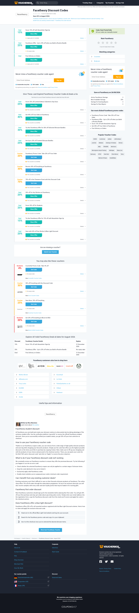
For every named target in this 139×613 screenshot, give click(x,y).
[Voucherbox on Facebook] (100, 562)
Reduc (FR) (21, 586)
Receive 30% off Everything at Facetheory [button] (38, 166)
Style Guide (55, 552)
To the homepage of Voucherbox (23, 3)
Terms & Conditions (104, 571)
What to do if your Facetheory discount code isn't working (85, 18)
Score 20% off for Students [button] (34, 205)
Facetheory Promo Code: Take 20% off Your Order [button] (41, 153)
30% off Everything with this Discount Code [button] (39, 283)
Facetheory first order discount (63, 20)
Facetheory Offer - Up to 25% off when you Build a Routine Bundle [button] (46, 43)
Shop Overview (18, 560)
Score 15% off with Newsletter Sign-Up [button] (38, 30)
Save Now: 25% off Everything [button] (35, 300)
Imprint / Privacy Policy (105, 568)
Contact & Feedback (20, 552)
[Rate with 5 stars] (115, 42)
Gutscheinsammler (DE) (25, 577)
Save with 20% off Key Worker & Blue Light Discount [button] (42, 231)
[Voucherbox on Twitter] (106, 562)
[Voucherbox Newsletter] (112, 562)
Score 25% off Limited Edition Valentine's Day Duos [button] (42, 102)
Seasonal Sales (57, 577)
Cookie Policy (117, 568)
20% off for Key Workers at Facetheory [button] (38, 192)
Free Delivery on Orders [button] (33, 56)
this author (35, 425)
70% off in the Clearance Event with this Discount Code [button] (43, 179)
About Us (17, 548)
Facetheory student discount (40, 18)
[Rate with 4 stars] (111, 42)
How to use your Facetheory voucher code (59, 18)
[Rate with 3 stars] (107, 42)
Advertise (55, 548)
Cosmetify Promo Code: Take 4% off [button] (37, 266)
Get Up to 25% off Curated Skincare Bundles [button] (39, 140)
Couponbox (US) (23, 581)
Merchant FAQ (18, 564)
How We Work (18, 568)
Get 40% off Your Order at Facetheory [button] (37, 115)
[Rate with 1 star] (98, 42)
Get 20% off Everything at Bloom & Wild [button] (38, 318)
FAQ (15, 556)
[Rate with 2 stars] (102, 42)
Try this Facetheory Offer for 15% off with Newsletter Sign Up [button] (45, 218)
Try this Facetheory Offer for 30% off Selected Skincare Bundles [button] (45, 127)
